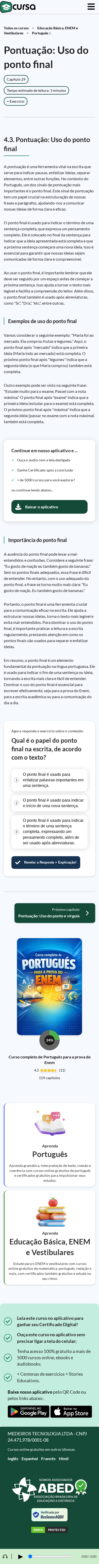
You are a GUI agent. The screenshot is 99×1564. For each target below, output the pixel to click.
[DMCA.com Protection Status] (49, 1530)
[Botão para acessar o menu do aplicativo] (91, 7)
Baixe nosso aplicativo (30, 1392)
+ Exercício (15, 101)
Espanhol (30, 1458)
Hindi (64, 1458)
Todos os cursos (16, 28)
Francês (48, 1458)
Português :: (41, 33)
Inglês (13, 1458)
